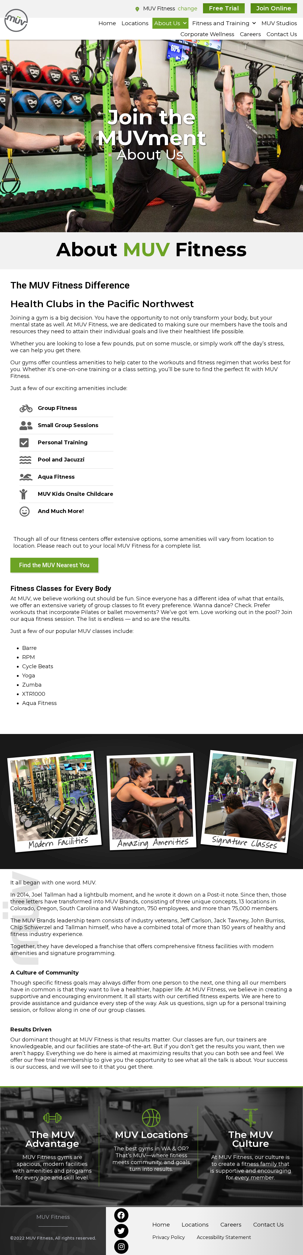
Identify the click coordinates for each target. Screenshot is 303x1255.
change (187, 8)
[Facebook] (121, 1215)
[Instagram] (121, 1247)
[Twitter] (121, 1231)
